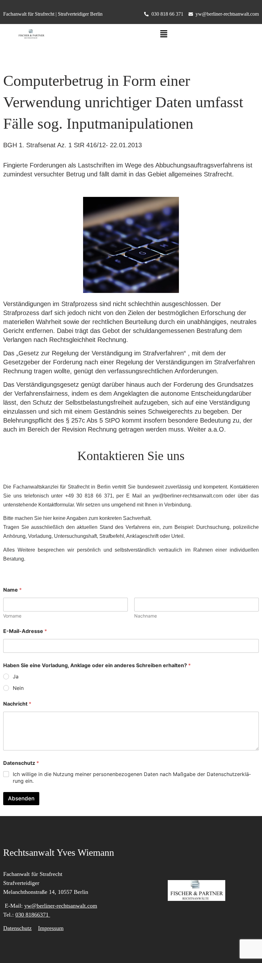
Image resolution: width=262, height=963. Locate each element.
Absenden (21, 798)
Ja (16, 676)
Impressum (51, 928)
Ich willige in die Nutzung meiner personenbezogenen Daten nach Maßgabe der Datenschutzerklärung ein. (132, 777)
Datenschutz (17, 928)
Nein (18, 688)
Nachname (145, 616)
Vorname (12, 616)
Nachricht (17, 704)
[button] (163, 34)
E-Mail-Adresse (25, 631)
